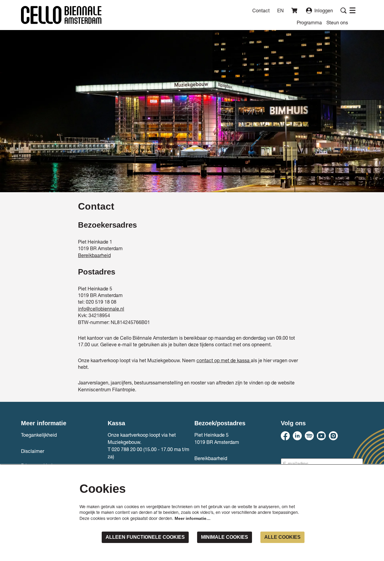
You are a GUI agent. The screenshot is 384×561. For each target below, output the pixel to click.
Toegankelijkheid (39, 435)
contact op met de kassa (223, 360)
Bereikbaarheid (94, 255)
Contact (261, 10)
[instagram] (333, 435)
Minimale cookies (224, 537)
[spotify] (309, 435)
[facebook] (285, 435)
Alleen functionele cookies (145, 537)
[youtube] (321, 435)
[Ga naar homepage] (61, 15)
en (280, 10)
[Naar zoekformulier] (343, 10)
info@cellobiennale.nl (101, 308)
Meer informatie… (193, 518)
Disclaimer (32, 451)
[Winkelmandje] (295, 10)
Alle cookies (282, 537)
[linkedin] (297, 435)
